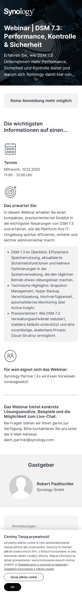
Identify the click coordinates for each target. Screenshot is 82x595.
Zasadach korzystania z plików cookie (29, 569)
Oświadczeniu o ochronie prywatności (42, 564)
